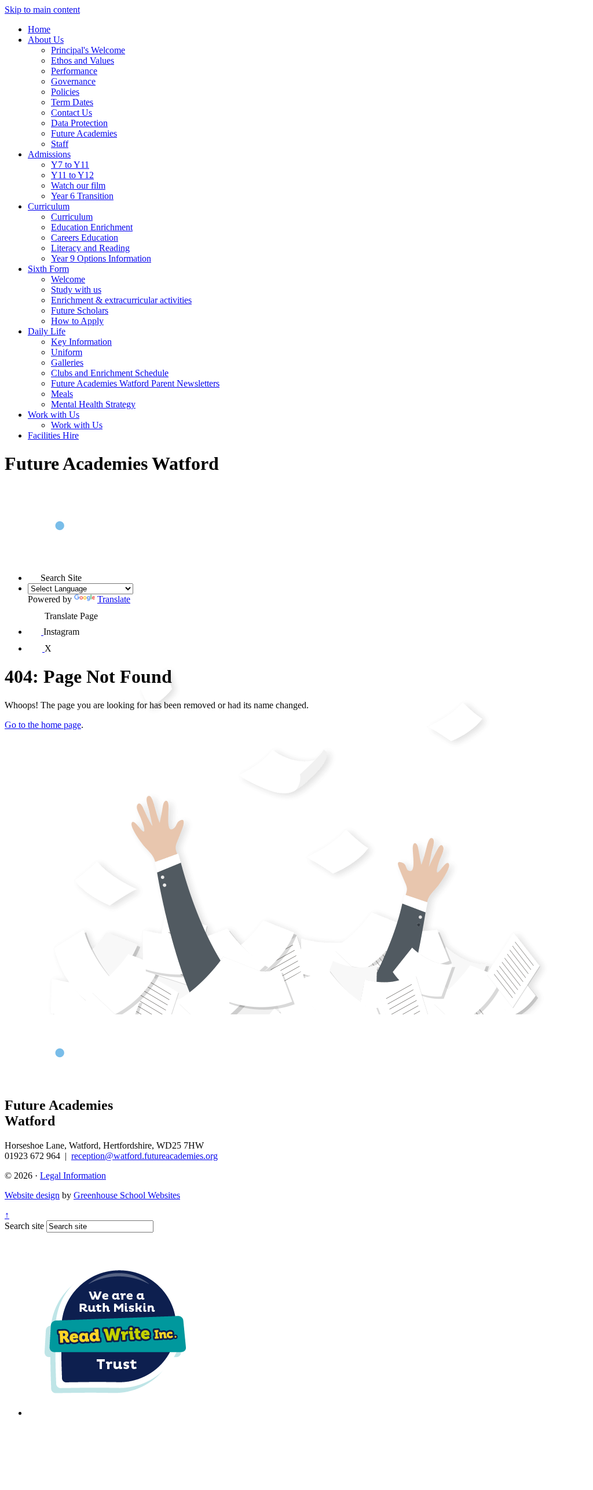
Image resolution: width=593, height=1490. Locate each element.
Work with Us (53, 415)
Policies (65, 92)
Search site (24, 1226)
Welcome (68, 279)
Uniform (66, 352)
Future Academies (84, 133)
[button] (34, 574)
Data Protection (79, 123)
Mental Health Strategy (93, 404)
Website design (32, 1195)
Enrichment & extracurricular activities (121, 300)
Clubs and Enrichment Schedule (110, 373)
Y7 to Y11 (70, 165)
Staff (59, 144)
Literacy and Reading (90, 248)
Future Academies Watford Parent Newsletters (135, 383)
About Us (46, 40)
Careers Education (84, 237)
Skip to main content (42, 9)
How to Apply (77, 321)
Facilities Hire (53, 435)
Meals (62, 394)
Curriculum (48, 206)
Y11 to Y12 (72, 175)
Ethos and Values (82, 60)
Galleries (67, 362)
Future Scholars (79, 310)
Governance (73, 81)
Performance (74, 71)
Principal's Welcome (88, 50)
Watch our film (78, 185)
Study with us (76, 290)
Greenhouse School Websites (127, 1195)
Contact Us (71, 112)
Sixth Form (48, 269)
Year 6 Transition (82, 196)
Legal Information (73, 1175)
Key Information (81, 342)
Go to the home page (43, 725)
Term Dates (72, 102)
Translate (113, 599)
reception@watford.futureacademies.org (144, 1156)
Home (39, 29)
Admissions (49, 154)
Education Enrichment (92, 227)
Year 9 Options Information (101, 258)
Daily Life (46, 331)
